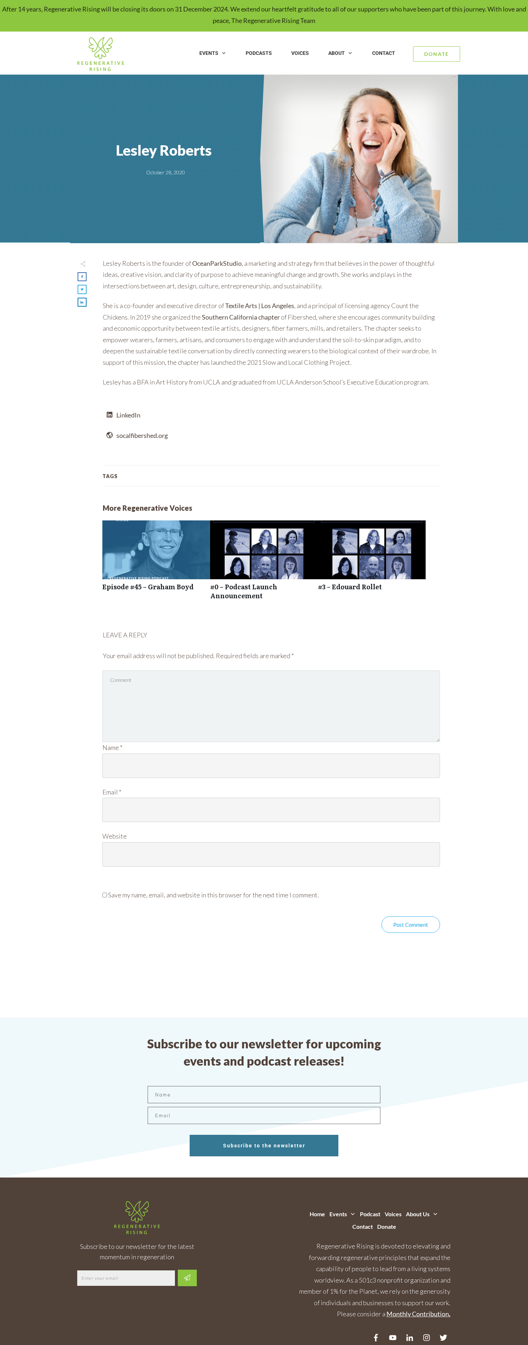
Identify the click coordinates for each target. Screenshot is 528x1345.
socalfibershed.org (142, 435)
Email (111, 792)
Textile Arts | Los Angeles (259, 306)
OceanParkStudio (217, 263)
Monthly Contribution (417, 1314)
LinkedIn (128, 415)
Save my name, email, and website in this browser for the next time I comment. (213, 895)
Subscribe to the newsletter (264, 1145)
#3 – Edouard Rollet (372, 563)
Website (114, 836)
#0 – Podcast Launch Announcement (264, 563)
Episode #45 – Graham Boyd (156, 563)
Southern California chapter (241, 317)
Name (112, 747)
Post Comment (410, 924)
